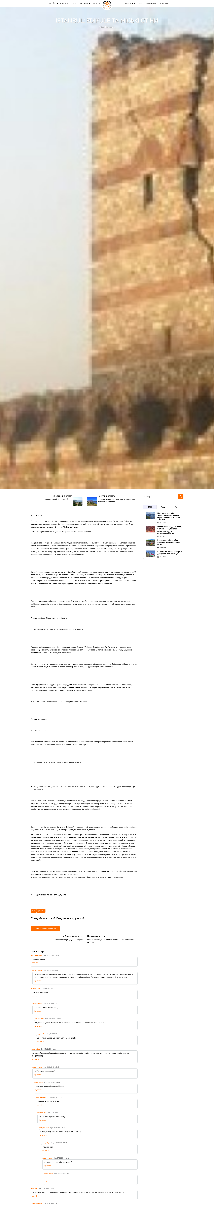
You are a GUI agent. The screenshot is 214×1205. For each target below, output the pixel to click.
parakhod (34, 1188)
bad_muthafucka (36, 955)
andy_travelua (37, 970)
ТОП (150, 507)
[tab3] (176, 507)
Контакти (164, 3)
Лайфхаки (151, 3)
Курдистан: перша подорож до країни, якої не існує (169, 553)
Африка (96, 3)
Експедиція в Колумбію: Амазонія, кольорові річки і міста (169, 542)
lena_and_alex (36, 988)
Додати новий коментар (45, 929)
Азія (74, 3)
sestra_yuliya (35, 1049)
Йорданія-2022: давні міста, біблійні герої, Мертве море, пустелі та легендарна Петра (169, 530)
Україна (52, 3)
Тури (163, 507)
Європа (64, 3)
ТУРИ (139, 3)
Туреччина (110, 27)
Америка (84, 3)
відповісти (35, 963)
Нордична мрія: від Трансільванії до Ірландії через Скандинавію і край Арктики (168, 516)
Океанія (129, 3)
